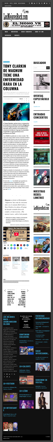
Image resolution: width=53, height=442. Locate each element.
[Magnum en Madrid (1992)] (16, 259)
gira (20, 280)
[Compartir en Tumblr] (24, 100)
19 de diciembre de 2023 (8, 98)
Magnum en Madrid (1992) (15, 262)
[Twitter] (44, 3)
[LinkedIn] (34, 3)
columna (5, 280)
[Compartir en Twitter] (26, 99)
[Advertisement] (26, 49)
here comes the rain (25, 280)
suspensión (11, 282)
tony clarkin (15, 282)
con (25, 395)
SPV (9, 189)
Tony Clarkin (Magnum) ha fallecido (6, 263)
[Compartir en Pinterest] (22, 100)
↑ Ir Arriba (47, 436)
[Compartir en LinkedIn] (26, 100)
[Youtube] (47, 3)
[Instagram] (32, 3)
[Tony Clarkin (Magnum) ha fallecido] (7, 259)
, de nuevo (25, 396)
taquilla (35, 122)
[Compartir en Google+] (29, 99)
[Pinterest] (37, 3)
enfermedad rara (15, 280)
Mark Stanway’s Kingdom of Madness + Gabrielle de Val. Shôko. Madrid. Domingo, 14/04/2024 (24, 265)
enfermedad (9, 280)
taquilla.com (37, 106)
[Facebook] (29, 3)
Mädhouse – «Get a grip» (42, 339)
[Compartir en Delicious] (29, 100)
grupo (11, 181)
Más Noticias (6, 62)
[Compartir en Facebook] (24, 99)
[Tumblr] (42, 3)
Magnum (4, 282)
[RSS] (39, 3)
